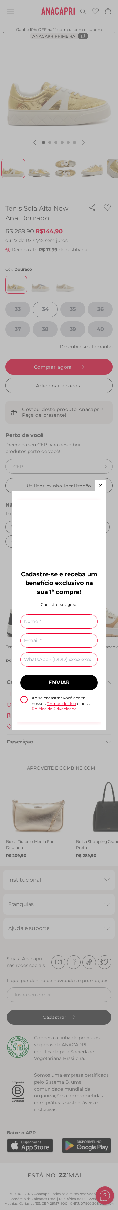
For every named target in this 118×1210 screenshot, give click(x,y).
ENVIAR (59, 682)
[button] (100, 485)
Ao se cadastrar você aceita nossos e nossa (62, 703)
